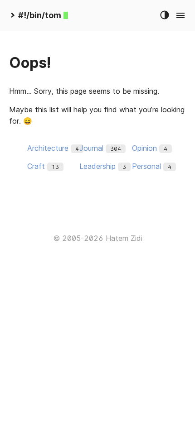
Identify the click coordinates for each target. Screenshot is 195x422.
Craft (36, 166)
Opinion (144, 148)
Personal (146, 166)
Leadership (97, 166)
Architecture (47, 148)
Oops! (30, 63)
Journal (91, 148)
